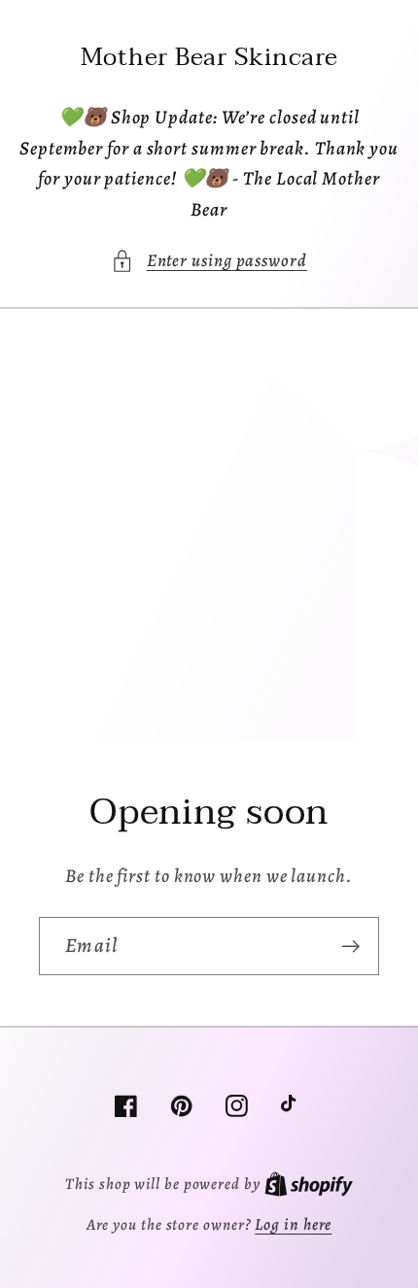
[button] (209, 261)
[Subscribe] (350, 946)
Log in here (293, 1224)
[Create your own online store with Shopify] (308, 1183)
